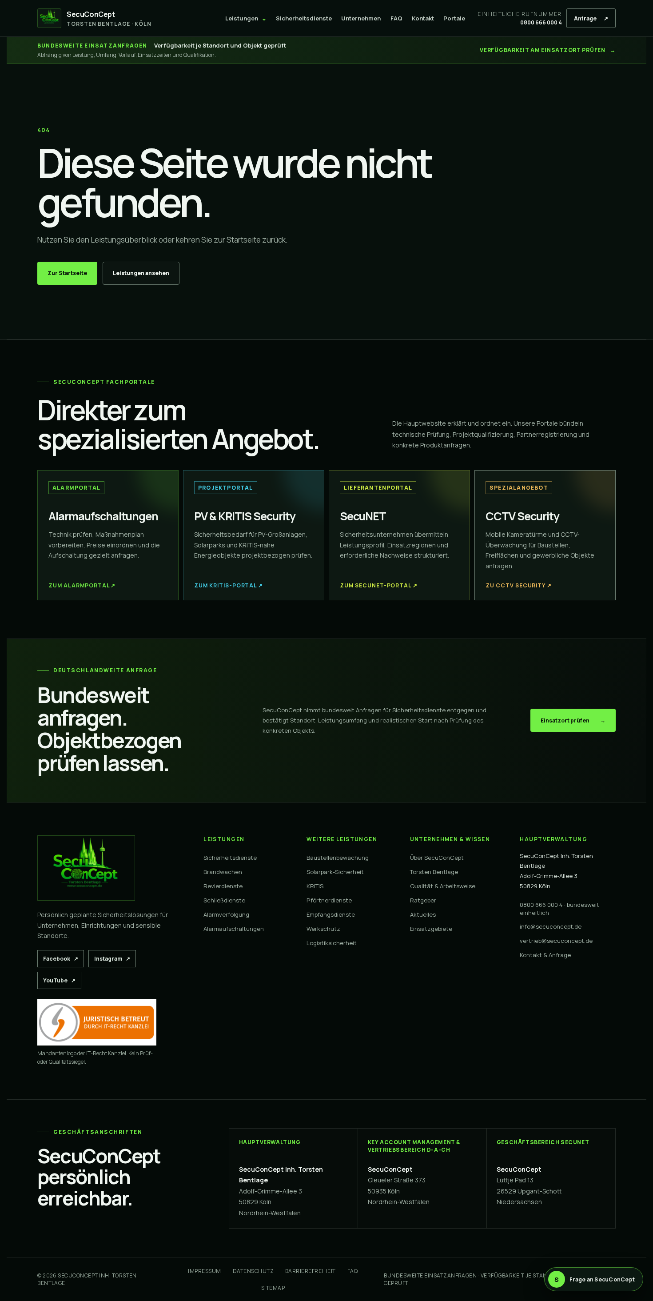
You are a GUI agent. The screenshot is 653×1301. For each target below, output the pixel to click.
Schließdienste (224, 900)
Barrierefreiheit (310, 1271)
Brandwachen (222, 872)
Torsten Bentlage (434, 872)
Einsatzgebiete (431, 929)
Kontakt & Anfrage (545, 955)
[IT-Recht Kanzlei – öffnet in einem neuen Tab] (96, 1022)
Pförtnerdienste (329, 900)
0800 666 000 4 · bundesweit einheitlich (559, 909)
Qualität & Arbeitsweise (442, 886)
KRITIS (315, 886)
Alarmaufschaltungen (233, 929)
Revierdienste (223, 886)
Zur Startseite (67, 273)
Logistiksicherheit (332, 943)
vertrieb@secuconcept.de (556, 941)
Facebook (63, 958)
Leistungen (246, 18)
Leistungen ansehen (141, 273)
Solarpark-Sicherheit (335, 872)
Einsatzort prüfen (573, 720)
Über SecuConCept (437, 858)
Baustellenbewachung (338, 858)
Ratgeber (423, 900)
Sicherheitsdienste (304, 18)
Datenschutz (253, 1271)
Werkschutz (323, 929)
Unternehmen (361, 18)
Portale (454, 18)
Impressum (204, 1271)
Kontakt (423, 18)
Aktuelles (423, 914)
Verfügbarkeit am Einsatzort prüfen (548, 50)
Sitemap (273, 1288)
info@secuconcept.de (550, 926)
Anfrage (591, 18)
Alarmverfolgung (226, 914)
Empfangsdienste (331, 914)
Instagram (115, 958)
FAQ (396, 18)
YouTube (62, 980)
